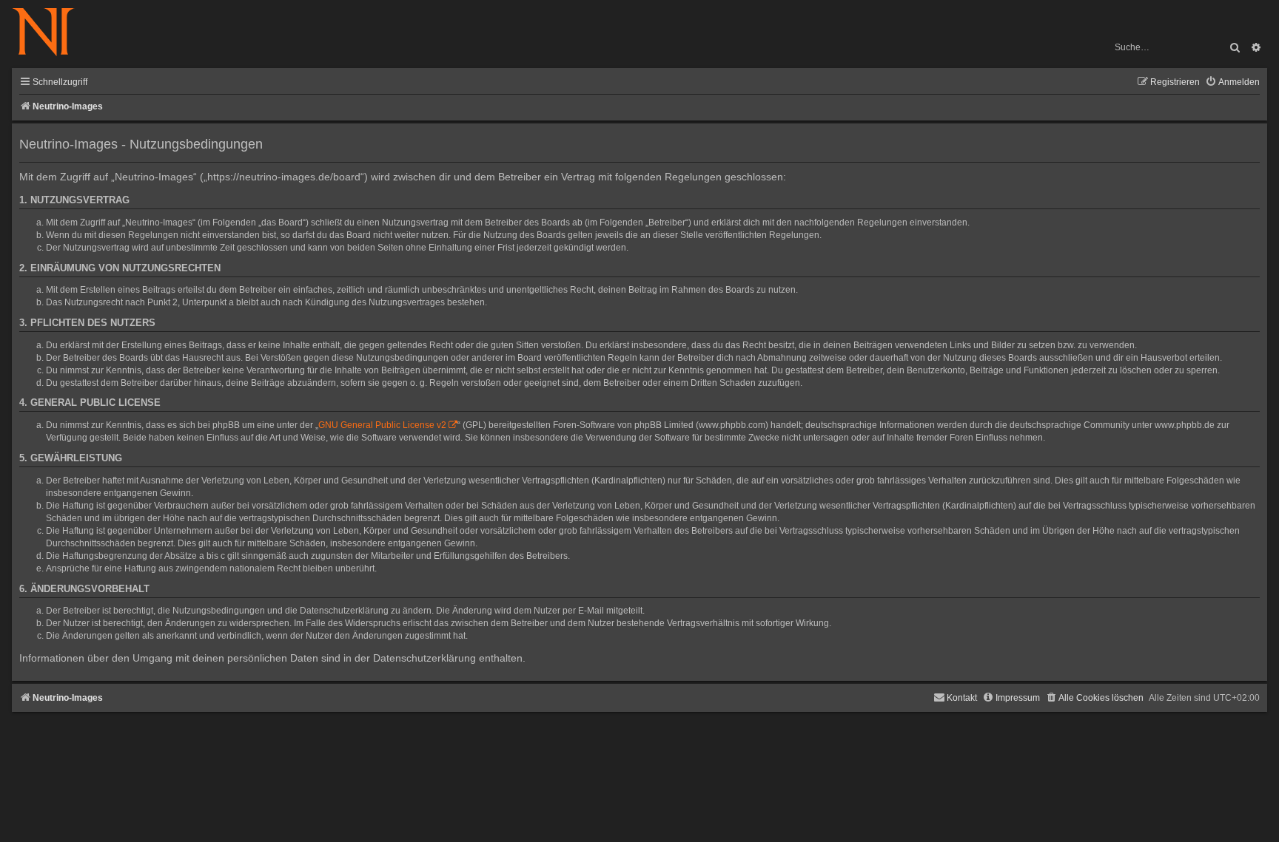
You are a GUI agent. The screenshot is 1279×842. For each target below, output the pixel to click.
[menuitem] (1232, 82)
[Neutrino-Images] (51, 33)
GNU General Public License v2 (382, 425)
